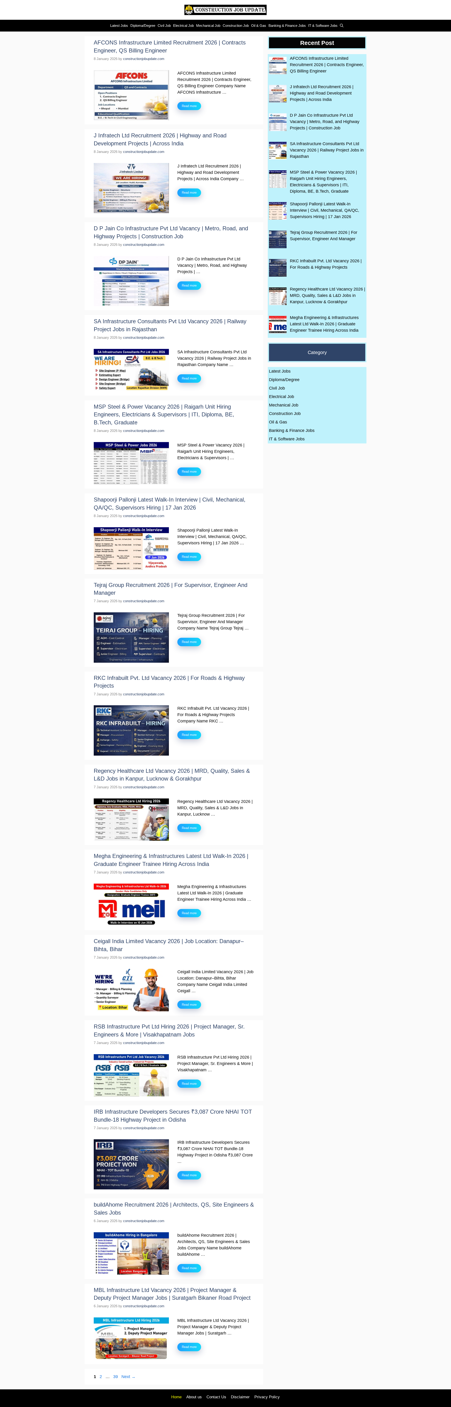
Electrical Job (183, 26)
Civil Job (164, 26)
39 (116, 1376)
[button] (340, 26)
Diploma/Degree (142, 26)
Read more (189, 106)
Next (128, 1376)
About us (194, 1397)
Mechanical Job (208, 26)
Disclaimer (240, 1397)
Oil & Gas (258, 26)
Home (176, 1397)
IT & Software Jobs (323, 26)
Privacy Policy (267, 1397)
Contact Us (216, 1397)
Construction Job (236, 26)
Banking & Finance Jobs (287, 26)
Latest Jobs (119, 26)
